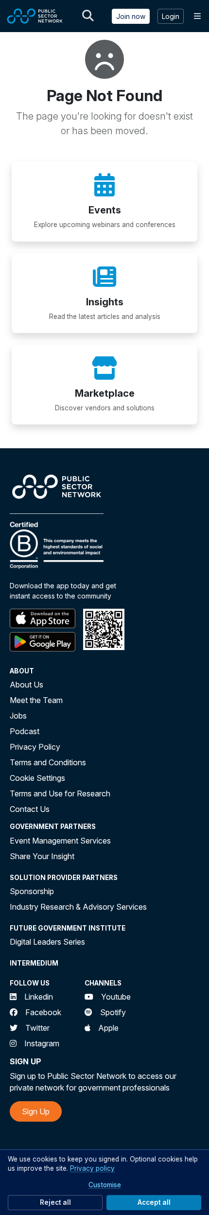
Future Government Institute (67, 928)
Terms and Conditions (48, 762)
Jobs (18, 716)
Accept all (154, 1202)
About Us (26, 684)
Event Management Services (60, 840)
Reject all (55, 1202)
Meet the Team (36, 700)
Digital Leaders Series (47, 942)
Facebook (43, 1012)
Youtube (116, 997)
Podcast (24, 731)
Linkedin (38, 997)
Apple (108, 1028)
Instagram (41, 1043)
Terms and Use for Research (60, 793)
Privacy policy (92, 1168)
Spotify (113, 1012)
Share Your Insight (42, 856)
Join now (130, 16)
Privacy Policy (35, 747)
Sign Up (36, 1111)
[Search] (88, 16)
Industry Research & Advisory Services (78, 907)
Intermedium (34, 963)
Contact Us (30, 809)
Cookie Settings (37, 778)
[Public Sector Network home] (35, 16)
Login (170, 16)
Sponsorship (32, 891)
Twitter (37, 1028)
